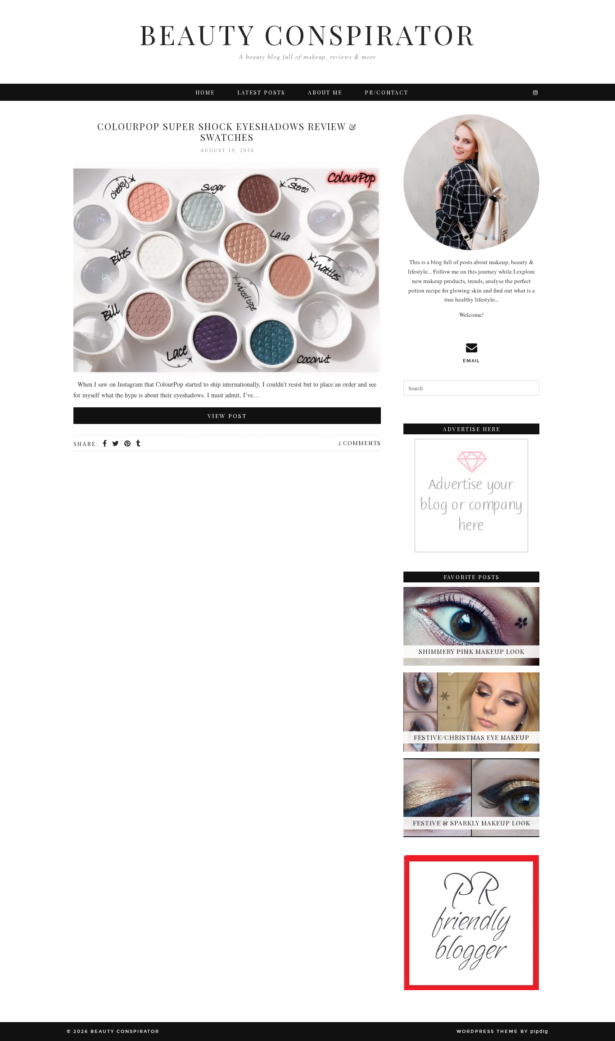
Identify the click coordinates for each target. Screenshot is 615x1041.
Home (205, 92)
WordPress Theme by (502, 1031)
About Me (325, 92)
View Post (227, 415)
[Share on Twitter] (116, 444)
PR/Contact (386, 92)
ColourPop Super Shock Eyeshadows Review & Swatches (227, 131)
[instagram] (535, 92)
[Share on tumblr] (138, 444)
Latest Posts (261, 92)
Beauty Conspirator (307, 34)
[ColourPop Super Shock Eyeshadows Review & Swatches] (227, 270)
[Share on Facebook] (105, 444)
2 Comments (359, 442)
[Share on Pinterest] (128, 444)
